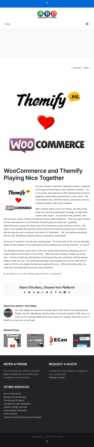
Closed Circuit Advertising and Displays (22, 417)
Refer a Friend (11, 374)
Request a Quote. (57, 377)
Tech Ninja (10, 274)
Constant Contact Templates (17, 403)
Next (86, 67)
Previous (77, 67)
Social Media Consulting (15, 410)
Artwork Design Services (15, 407)
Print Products (10, 413)
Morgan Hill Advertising (15, 397)
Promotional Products (14, 400)
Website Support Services (38, 274)
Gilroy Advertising (12, 393)
